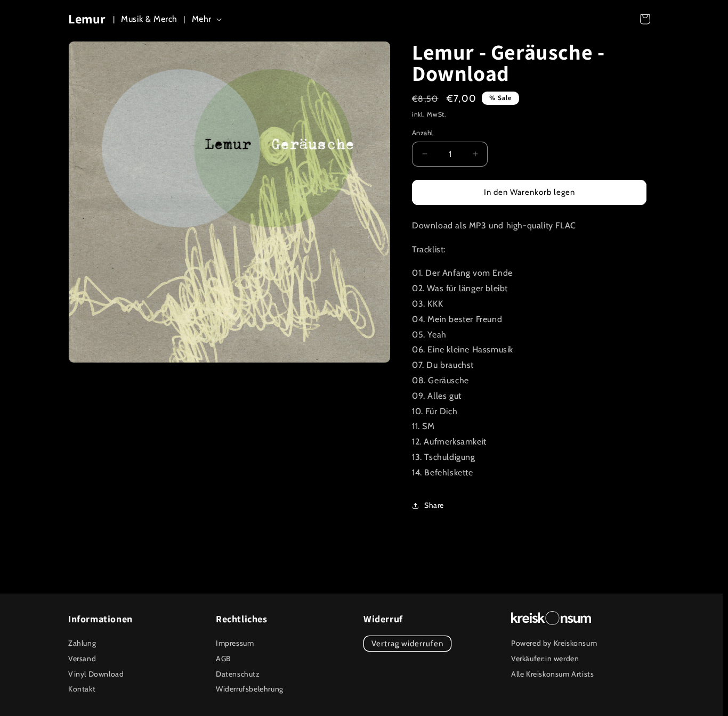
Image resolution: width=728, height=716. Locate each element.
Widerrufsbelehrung (250, 689)
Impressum (235, 643)
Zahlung (82, 643)
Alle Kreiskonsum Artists (552, 674)
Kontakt (81, 689)
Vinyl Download (96, 674)
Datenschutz (238, 674)
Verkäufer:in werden (545, 658)
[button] (209, 19)
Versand (82, 658)
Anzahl (422, 132)
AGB (223, 658)
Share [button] (434, 505)
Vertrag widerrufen (407, 643)
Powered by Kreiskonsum (554, 643)
